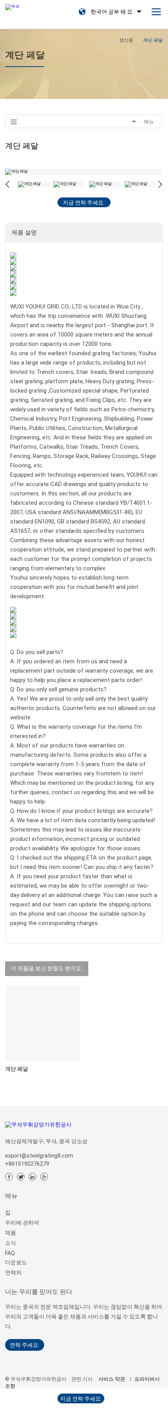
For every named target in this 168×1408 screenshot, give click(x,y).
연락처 (13, 1272)
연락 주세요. (24, 1345)
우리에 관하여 (22, 1222)
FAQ (10, 1253)
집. (8, 1212)
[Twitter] (21, 1177)
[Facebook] (9, 1177)
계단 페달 (16, 1069)
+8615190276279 (27, 1164)
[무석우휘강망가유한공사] (12, 5)
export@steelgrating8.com (39, 1155)
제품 (10, 1233)
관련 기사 (82, 1379)
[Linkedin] (32, 1177)
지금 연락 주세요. (84, 202)
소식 (10, 1243)
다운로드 (16, 1262)
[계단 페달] (42, 1023)
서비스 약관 (111, 1379)
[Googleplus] (44, 1177)
